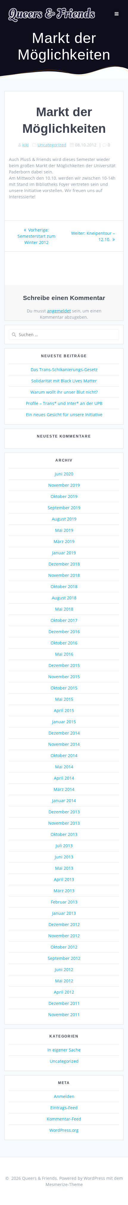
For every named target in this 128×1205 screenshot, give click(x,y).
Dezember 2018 (64, 564)
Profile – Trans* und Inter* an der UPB (64, 403)
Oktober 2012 (64, 947)
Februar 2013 (64, 902)
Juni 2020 (64, 474)
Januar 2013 (64, 913)
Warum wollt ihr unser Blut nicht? (64, 392)
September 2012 (64, 958)
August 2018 (64, 598)
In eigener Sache (64, 1050)
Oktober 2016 (64, 643)
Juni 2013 (64, 857)
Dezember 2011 (64, 1003)
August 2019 (64, 519)
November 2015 (64, 676)
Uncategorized (52, 145)
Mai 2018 (64, 609)
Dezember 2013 (64, 812)
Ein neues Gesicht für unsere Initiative (64, 414)
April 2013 (64, 879)
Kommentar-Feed (64, 1119)
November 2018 (64, 575)
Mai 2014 (64, 767)
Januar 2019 (64, 553)
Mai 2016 (64, 654)
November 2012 (64, 936)
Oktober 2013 (64, 834)
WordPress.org (64, 1130)
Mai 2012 (64, 981)
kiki (25, 145)
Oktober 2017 (64, 620)
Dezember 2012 (64, 924)
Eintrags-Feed (64, 1107)
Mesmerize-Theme (64, 1184)
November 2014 (64, 744)
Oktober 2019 (64, 496)
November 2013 (64, 823)
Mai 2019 (64, 530)
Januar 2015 (64, 721)
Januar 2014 (64, 800)
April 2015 (64, 710)
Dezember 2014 (64, 733)
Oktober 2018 (64, 586)
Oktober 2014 (64, 755)
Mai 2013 (64, 868)
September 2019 (64, 507)
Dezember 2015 (64, 665)
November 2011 (64, 1014)
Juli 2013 (64, 845)
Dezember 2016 (64, 631)
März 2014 (64, 789)
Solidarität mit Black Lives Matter (64, 381)
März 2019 (64, 541)
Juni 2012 (64, 969)
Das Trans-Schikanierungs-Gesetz (64, 369)
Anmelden (64, 1096)
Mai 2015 (64, 699)
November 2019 (64, 485)
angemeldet (59, 311)
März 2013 (64, 890)
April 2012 (64, 992)
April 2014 (64, 778)
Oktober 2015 (64, 688)
